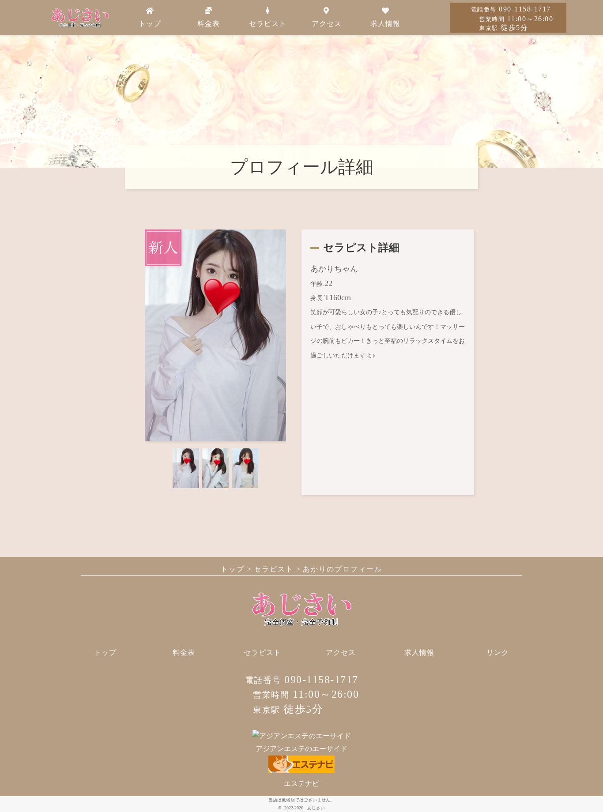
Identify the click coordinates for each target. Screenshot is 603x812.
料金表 (208, 23)
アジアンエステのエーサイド (301, 748)
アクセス (327, 23)
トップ (150, 23)
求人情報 (385, 23)
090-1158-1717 (511, 9)
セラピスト (267, 23)
